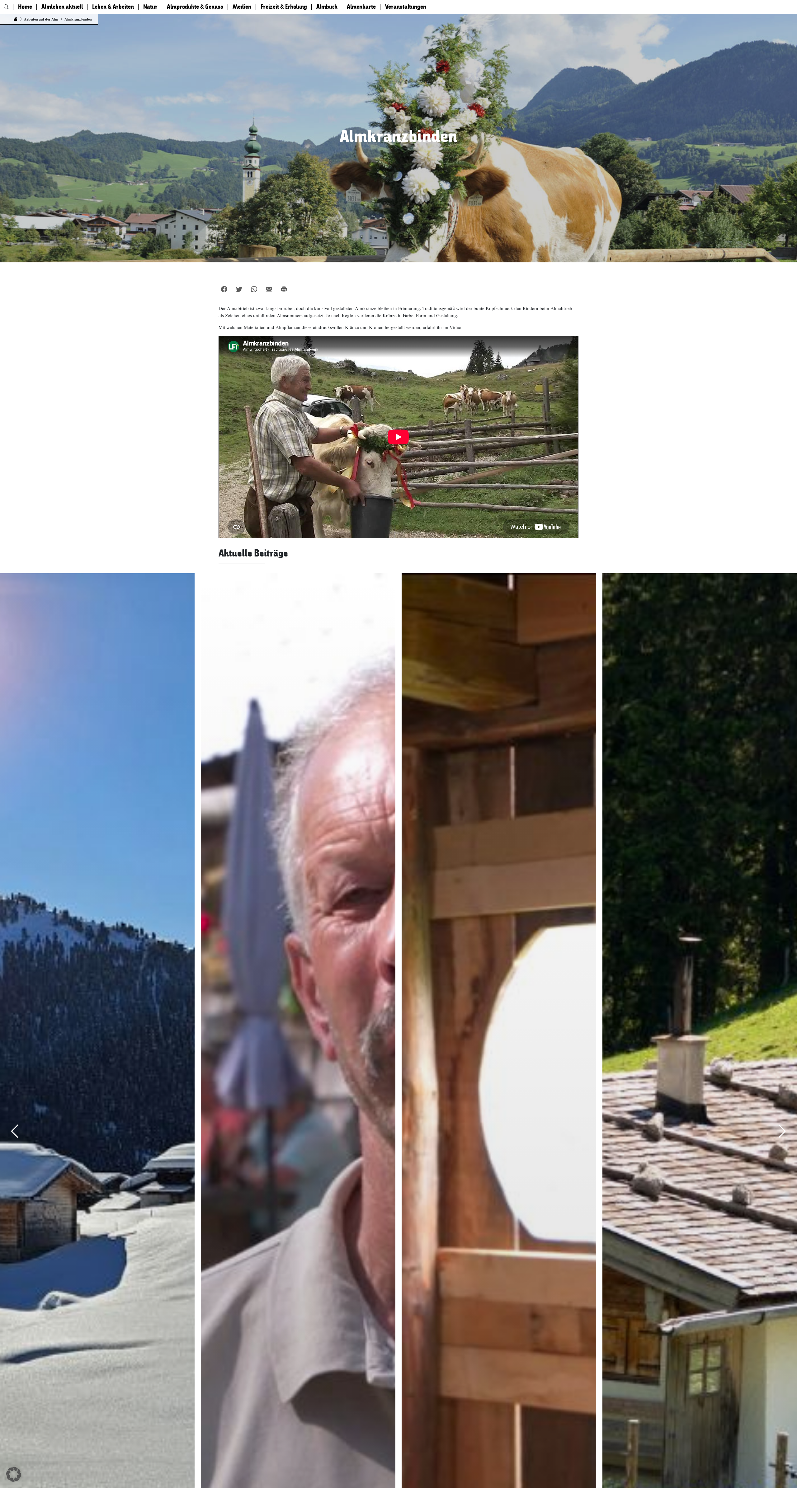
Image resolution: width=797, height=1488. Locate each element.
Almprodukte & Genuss (195, 7)
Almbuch (326, 7)
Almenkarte (361, 7)
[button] (13, 1474)
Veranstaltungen (405, 7)
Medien (242, 7)
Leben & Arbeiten (113, 7)
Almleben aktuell (62, 7)
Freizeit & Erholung (284, 7)
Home (25, 7)
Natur (150, 7)
